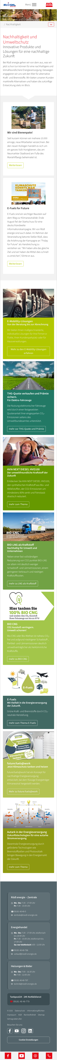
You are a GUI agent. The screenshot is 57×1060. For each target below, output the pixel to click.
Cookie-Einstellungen (28, 1039)
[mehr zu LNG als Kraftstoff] (28, 526)
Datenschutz (20, 1010)
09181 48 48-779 (19, 1001)
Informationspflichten (36, 1010)
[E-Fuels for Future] (28, 193)
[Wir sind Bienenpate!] (28, 117)
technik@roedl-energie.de (25, 983)
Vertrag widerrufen (14, 1019)
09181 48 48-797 (21, 980)
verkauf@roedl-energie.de (25, 954)
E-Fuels (11, 699)
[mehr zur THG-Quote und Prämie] (28, 375)
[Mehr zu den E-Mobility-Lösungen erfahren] (28, 303)
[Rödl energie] (9, 4)
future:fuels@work (18, 763)
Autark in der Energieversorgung (27, 832)
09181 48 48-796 (21, 950)
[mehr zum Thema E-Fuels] (28, 681)
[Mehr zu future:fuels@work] (28, 745)
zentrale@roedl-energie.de (25, 915)
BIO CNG (12, 624)
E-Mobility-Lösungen (20, 321)
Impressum (11, 1014)
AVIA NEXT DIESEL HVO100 (23, 469)
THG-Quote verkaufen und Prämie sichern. (28, 395)
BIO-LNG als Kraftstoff (20, 545)
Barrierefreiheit (30, 1014)
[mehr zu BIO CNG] (28, 606)
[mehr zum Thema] (28, 451)
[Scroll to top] (50, 1045)
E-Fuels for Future (18, 208)
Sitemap (41, 1014)
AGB (20, 1014)
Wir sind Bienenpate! (20, 132)
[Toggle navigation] (34, 4)
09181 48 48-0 (20, 911)
